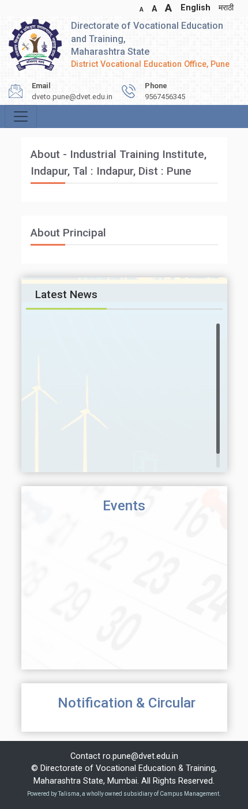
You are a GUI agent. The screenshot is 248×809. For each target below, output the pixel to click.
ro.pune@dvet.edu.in (140, 756)
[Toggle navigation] (21, 116)
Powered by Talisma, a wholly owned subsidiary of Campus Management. (124, 794)
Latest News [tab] (66, 294)
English (196, 8)
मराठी (226, 8)
